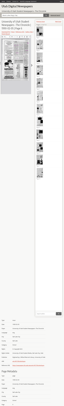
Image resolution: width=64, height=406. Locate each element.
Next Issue (58, 21)
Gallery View (29, 32)
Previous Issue (40, 21)
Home (3, 1)
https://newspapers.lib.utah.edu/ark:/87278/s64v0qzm (28, 365)
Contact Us (15, 1)
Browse (9, 1)
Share (12, 32)
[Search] (46, 15)
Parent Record (6, 34)
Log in (61, 1)
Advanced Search (55, 15)
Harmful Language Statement (28, 1)
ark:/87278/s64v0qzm (18, 361)
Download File (6, 32)
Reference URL (20, 32)
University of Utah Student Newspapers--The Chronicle (24, 11)
